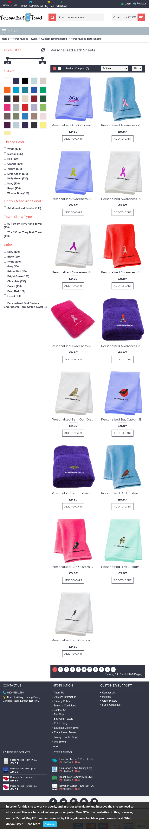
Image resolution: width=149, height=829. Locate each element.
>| (113, 669)
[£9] (7, 58)
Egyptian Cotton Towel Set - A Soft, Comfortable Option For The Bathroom (77, 785)
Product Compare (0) (77, 68)
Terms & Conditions (65, 705)
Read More (32, 824)
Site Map (59, 714)
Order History (109, 700)
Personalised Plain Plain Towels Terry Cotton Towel (24, 759)
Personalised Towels (25, 38)
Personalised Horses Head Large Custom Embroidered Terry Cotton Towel (24, 785)
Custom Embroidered (54, 38)
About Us (59, 692)
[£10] (42, 58)
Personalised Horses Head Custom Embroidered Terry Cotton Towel (24, 777)
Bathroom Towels (63, 718)
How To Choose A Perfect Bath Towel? (77, 759)
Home (5, 38)
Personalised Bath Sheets (86, 38)
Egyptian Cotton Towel (66, 727)
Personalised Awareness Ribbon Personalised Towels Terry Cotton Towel (123, 125)
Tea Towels (60, 741)
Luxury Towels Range (66, 737)
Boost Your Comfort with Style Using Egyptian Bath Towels (77, 776)
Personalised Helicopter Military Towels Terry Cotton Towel (24, 768)
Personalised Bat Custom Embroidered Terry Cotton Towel (123, 419)
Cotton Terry (61, 723)
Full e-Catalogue (111, 704)
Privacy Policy (62, 701)
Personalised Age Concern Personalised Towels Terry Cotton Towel (74, 125)
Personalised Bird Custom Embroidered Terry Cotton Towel (123, 493)
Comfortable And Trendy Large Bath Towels (77, 768)
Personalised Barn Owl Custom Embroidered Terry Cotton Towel (74, 419)
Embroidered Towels (65, 732)
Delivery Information (65, 696)
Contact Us (60, 710)
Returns (106, 696)
